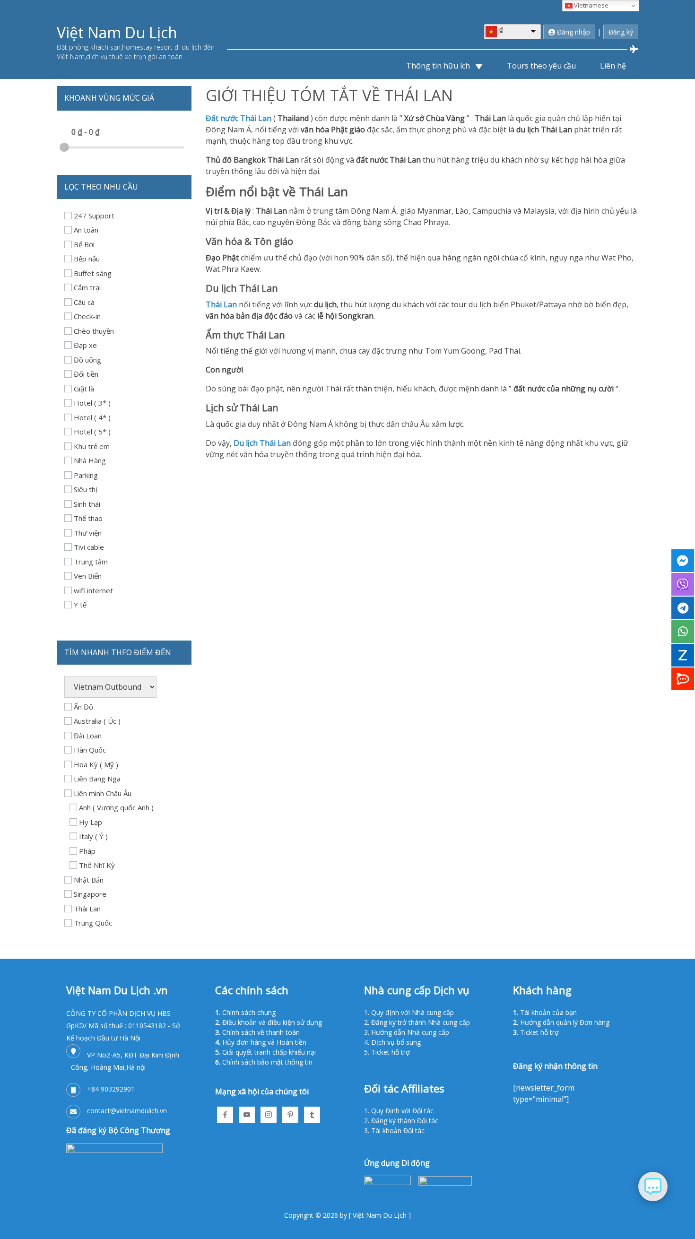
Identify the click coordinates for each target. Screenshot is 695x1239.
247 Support (94, 215)
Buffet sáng (93, 273)
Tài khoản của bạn (548, 1012)
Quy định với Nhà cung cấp (412, 1012)
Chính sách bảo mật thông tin (267, 1061)
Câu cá (84, 302)
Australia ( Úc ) (97, 721)
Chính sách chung (249, 1012)
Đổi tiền (86, 374)
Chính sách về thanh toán (261, 1032)
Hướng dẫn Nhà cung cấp (410, 1032)
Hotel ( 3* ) (92, 402)
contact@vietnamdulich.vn (127, 1110)
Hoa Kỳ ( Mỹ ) (96, 764)
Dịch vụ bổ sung (396, 1042)
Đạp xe (85, 345)
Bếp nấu (87, 258)
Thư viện (88, 532)
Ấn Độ (83, 706)
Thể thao (88, 518)
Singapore (90, 894)
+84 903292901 (111, 1088)
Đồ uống (87, 359)
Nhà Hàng (90, 460)
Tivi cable (89, 547)
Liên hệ (613, 66)
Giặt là (84, 388)
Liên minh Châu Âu (102, 793)
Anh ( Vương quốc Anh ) (116, 807)
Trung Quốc (93, 922)
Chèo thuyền (94, 331)
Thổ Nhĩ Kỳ (97, 865)
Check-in (87, 316)
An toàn (86, 229)
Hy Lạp (90, 822)
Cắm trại (87, 287)
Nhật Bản (89, 879)
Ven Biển (88, 576)
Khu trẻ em (92, 446)
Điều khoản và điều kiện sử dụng (272, 1022)
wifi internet (93, 590)
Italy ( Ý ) (93, 836)
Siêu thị (85, 489)
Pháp (87, 851)
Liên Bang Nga (97, 778)
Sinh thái (87, 504)
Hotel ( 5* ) (92, 431)
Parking (86, 475)
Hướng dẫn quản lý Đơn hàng (564, 1022)
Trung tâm (91, 561)
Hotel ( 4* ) (92, 417)
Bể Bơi (84, 244)
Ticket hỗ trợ (390, 1052)
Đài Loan (88, 735)
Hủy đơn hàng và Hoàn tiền (264, 1042)
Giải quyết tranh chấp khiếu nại (269, 1052)
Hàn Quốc (90, 749)
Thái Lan (87, 908)
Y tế (80, 604)
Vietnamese (590, 5)
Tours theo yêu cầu (541, 66)
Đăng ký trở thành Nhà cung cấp (420, 1022)
